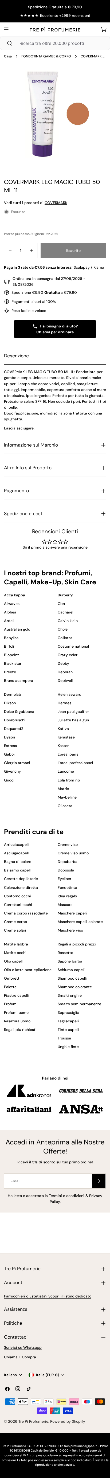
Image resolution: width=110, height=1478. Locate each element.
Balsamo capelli (18, 870)
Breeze (10, 672)
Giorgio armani (17, 762)
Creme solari (15, 930)
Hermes (64, 703)
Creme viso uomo (73, 853)
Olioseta (65, 805)
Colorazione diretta (21, 887)
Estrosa (10, 745)
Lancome (66, 771)
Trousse (64, 1038)
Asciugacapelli (17, 853)
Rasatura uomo (17, 1021)
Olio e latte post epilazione (28, 969)
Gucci (9, 780)
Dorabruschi (14, 720)
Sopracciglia (68, 1012)
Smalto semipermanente (79, 1004)
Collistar (65, 637)
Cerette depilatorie (21, 878)
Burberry (65, 595)
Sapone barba (70, 961)
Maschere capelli (72, 913)
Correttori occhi (18, 904)
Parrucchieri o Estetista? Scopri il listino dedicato (47, 1296)
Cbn (61, 603)
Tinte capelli (68, 1029)
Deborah (65, 672)
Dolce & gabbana (19, 711)
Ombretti (12, 978)
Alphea (10, 612)
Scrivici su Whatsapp (23, 1347)
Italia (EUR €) (47, 1375)
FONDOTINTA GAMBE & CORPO (46, 56)
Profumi (11, 1004)
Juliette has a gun (73, 720)
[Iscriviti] (98, 1181)
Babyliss (11, 637)
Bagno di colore (17, 861)
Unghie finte (68, 1046)
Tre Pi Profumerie (33, 1421)
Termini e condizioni (66, 1195)
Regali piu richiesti (20, 1029)
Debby (63, 663)
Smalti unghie (70, 995)
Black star (12, 663)
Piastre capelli (16, 995)
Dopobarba (67, 861)
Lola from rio (69, 780)
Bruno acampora (18, 680)
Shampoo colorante (75, 986)
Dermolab (12, 694)
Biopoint (11, 654)
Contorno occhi (17, 896)
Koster (63, 745)
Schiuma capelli (71, 969)
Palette (10, 986)
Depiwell (65, 680)
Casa (8, 56)
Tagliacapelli (68, 1021)
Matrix (63, 788)
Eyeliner (64, 878)
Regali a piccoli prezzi (77, 944)
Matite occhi (15, 952)
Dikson (10, 703)
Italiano (10, 1375)
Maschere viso (70, 930)
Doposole (66, 870)
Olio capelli (13, 961)
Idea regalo (67, 896)
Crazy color (67, 654)
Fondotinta (67, 887)
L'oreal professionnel (75, 762)
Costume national (73, 646)
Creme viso (68, 844)
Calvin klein (68, 620)
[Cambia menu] (6, 29)
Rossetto (65, 952)
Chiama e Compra (20, 1357)
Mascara (65, 904)
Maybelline (67, 797)
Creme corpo (15, 921)
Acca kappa (14, 595)
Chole (63, 629)
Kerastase (66, 737)
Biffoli (9, 646)
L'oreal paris (68, 754)
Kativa (63, 728)
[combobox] (55, 43)
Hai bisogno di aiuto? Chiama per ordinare (57, 329)
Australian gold (17, 629)
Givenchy (12, 771)
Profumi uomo (16, 1012)
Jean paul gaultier (73, 711)
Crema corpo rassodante (26, 913)
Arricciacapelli (16, 844)
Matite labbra (16, 944)
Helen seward (69, 694)
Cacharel (65, 612)
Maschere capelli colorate (80, 921)
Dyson (9, 737)
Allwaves (11, 603)
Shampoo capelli (72, 978)
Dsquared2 (13, 728)
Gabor (9, 754)
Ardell (9, 620)
